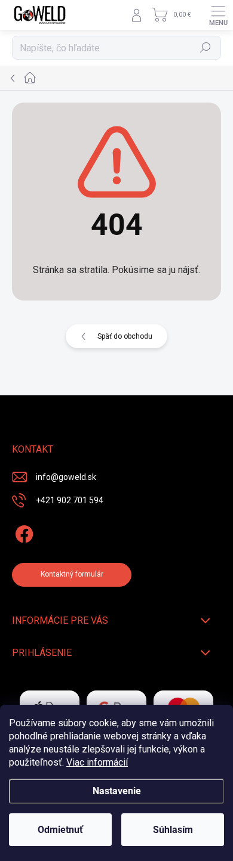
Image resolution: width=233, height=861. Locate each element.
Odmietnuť (60, 829)
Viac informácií (97, 762)
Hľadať (206, 48)
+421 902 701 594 (69, 500)
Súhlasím (173, 829)
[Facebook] (22, 532)
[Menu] (218, 15)
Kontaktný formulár (72, 574)
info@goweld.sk (66, 477)
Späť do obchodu (124, 336)
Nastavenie (117, 791)
